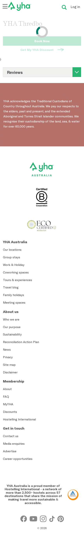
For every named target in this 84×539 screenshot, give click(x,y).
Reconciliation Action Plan (21, 342)
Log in (75, 6)
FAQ (6, 396)
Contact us (10, 436)
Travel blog (11, 287)
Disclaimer (10, 372)
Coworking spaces (16, 272)
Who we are (11, 319)
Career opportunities (17, 459)
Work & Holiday (13, 265)
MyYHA (8, 404)
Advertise (9, 451)
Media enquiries (14, 444)
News (7, 349)
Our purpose (12, 327)
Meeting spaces (14, 302)
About (7, 389)
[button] (75, 508)
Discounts (10, 412)
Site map (9, 365)
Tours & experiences (17, 280)
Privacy (8, 357)
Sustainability (12, 334)
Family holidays (13, 295)
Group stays (11, 257)
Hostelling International (19, 419)
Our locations (12, 250)
